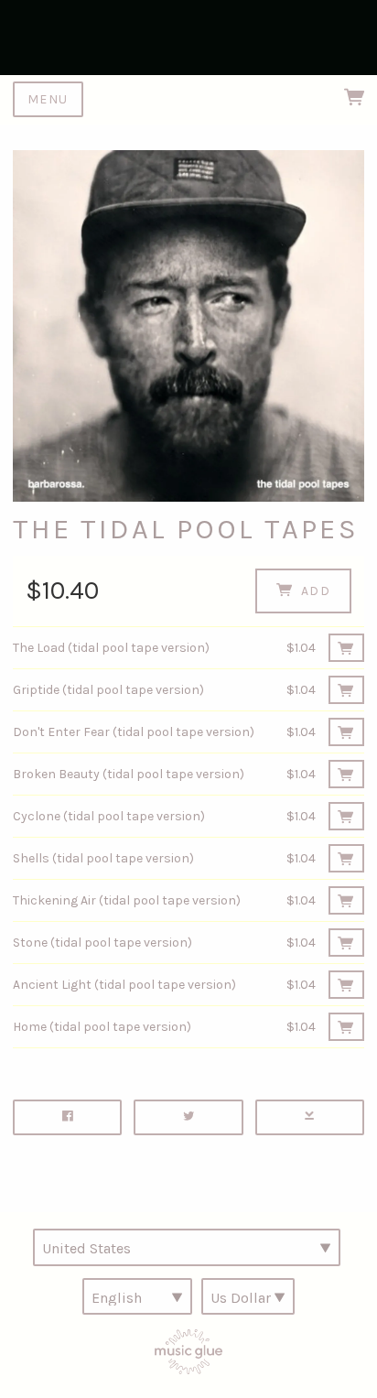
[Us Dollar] (248, 1296)
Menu (48, 99)
